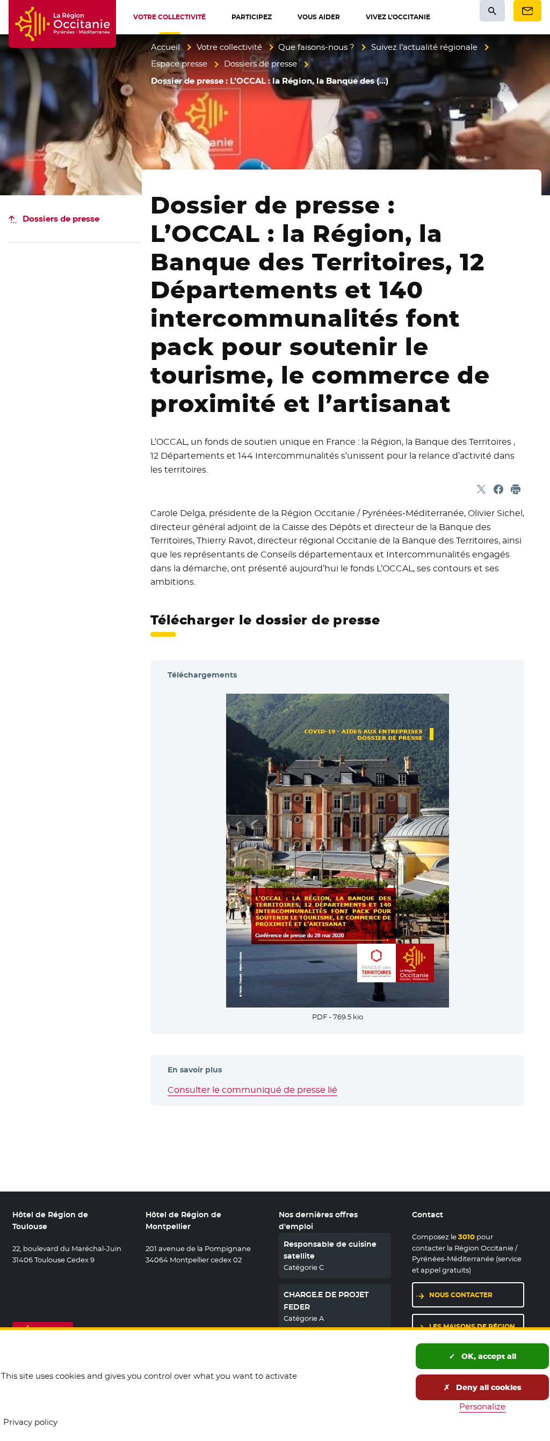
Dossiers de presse (260, 63)
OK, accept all (487, 1356)
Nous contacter (461, 1295)
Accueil (165, 47)
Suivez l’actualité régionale (424, 47)
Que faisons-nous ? (316, 47)
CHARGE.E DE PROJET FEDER (326, 1300)
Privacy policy (30, 1422)
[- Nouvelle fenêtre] (337, 849)
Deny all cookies (488, 1387)
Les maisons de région (472, 1326)
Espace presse (179, 63)
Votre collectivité (229, 47)
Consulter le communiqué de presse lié (252, 1090)
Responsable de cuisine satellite (330, 1250)
